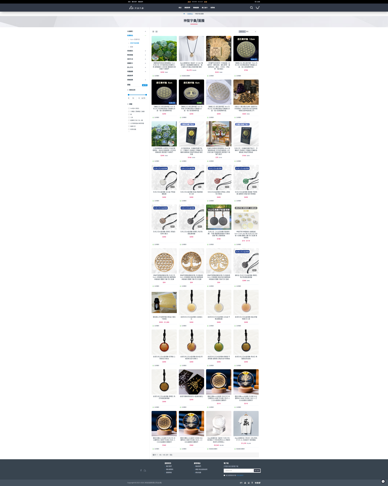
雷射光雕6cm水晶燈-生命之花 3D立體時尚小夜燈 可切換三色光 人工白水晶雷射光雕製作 (219, 398)
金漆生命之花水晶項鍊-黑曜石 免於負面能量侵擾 (164, 397)
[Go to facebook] (383, 481)
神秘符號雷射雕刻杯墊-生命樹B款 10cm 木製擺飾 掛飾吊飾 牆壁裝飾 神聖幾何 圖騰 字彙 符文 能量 (218, 277)
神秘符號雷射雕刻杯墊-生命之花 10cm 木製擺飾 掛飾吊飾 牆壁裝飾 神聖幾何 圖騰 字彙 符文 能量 (164, 277)
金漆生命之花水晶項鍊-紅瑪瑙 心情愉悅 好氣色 (164, 358)
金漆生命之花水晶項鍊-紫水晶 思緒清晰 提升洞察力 (191, 358)
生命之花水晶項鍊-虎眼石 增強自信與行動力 (164, 233)
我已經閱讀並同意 (234, 475)
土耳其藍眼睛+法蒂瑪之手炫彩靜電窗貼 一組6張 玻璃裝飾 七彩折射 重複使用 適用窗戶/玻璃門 (164, 150)
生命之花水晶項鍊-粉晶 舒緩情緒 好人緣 (191, 193)
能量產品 (190, 14)
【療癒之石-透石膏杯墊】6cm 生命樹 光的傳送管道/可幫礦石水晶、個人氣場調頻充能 (191, 108)
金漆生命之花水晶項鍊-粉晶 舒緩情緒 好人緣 (246, 318)
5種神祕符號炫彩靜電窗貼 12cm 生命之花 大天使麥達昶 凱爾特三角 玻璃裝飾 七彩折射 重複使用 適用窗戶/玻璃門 (164, 66)
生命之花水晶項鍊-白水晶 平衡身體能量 (164, 193)
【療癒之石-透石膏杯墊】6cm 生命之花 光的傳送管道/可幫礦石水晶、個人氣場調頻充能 (164, 108)
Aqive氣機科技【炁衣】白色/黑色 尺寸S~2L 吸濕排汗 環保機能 (246, 439)
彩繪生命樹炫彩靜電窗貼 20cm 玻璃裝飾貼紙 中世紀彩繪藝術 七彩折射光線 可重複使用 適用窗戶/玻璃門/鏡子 (218, 151)
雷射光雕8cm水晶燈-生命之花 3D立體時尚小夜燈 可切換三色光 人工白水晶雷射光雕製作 (164, 440)
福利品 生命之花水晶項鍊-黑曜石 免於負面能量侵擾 (246, 276)
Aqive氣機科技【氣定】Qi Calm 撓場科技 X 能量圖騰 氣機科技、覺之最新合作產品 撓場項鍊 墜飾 (191, 65)
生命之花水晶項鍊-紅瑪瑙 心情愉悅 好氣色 (219, 193)
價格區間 (132, 90)
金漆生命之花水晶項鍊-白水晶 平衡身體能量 (219, 318)
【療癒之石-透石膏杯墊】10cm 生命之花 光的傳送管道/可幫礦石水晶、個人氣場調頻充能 (246, 65)
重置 (145, 85)
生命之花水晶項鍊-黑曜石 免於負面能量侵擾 (191, 233)
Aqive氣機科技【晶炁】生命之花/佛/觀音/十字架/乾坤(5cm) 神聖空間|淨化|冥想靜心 (218, 440)
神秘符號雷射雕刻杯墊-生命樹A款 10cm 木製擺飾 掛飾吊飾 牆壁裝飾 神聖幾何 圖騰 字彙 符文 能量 (191, 277)
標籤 (130, 104)
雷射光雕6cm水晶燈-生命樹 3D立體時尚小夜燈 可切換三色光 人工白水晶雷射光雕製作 (246, 398)
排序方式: (242, 31)
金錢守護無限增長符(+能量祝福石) (191, 396)
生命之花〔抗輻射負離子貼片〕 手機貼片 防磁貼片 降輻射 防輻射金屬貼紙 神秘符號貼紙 (246, 150)
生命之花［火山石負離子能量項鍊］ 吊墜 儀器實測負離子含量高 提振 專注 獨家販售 (219, 233)
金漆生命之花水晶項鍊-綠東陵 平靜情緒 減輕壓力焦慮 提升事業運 (219, 358)
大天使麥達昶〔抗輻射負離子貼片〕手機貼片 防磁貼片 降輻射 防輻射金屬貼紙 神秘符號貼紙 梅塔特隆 (191, 151)
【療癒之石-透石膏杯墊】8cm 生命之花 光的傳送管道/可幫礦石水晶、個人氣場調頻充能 (219, 108)
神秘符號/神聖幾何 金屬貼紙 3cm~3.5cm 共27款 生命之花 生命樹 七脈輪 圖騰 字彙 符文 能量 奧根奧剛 (246, 235)
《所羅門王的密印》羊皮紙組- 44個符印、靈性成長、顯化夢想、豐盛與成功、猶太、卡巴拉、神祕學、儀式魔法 (218, 66)
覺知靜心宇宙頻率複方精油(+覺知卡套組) (164, 318)
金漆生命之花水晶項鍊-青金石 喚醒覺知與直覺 (246, 358)
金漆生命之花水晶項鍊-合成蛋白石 (191, 318)
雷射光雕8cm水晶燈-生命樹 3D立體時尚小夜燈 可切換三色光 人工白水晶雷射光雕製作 (191, 440)
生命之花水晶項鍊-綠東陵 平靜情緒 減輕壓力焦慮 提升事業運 (246, 193)
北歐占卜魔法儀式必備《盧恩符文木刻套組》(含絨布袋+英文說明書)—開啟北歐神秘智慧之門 (246, 108)
